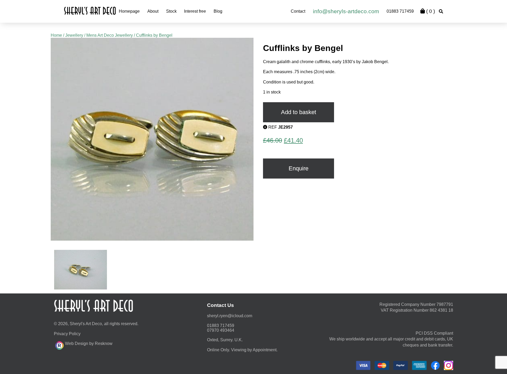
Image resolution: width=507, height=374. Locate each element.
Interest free (195, 11)
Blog (218, 11)
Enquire (298, 168)
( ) (430, 11)
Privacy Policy (67, 333)
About (152, 11)
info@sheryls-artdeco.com (346, 11)
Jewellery (74, 35)
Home (56, 35)
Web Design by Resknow (88, 343)
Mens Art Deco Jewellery (109, 35)
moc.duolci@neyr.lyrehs (229, 316)
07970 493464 (220, 330)
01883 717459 (400, 11)
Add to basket (298, 112)
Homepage (129, 11)
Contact (298, 11)
